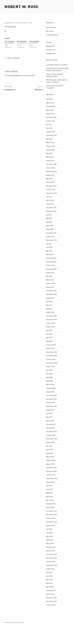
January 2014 (50, 204)
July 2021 (49, 124)
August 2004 (50, 525)
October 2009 (50, 323)
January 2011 (50, 287)
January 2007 (50, 428)
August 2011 (50, 272)
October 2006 (50, 435)
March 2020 (50, 142)
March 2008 (50, 384)
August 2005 (50, 482)
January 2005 (50, 507)
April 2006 (49, 453)
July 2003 (49, 572)
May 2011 (49, 276)
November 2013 (51, 211)
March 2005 (50, 500)
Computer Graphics (52, 35)
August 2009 (50, 327)
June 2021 (49, 128)
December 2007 (51, 395)
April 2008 (49, 381)
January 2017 (50, 160)
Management (50, 46)
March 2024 (50, 103)
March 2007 (50, 421)
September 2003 (51, 565)
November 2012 (51, 233)
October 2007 (50, 402)
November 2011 (51, 262)
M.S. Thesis (49, 31)
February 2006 (51, 460)
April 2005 (49, 496)
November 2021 (51, 117)
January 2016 (50, 182)
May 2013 (49, 218)
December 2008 (51, 352)
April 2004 (49, 540)
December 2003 (51, 554)
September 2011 (51, 269)
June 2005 (49, 489)
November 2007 (51, 399)
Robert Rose (27, 23)
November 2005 (51, 471)
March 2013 (49, 225)
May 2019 (49, 153)
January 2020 (50, 150)
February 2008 (51, 388)
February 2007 (50, 424)
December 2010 (51, 290)
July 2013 (49, 215)
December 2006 (51, 431)
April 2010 (49, 309)
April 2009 (49, 341)
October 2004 (50, 518)
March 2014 (50, 200)
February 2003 (50, 590)
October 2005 (50, 475)
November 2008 (51, 355)
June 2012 (49, 247)
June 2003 (49, 576)
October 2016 (50, 168)
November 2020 (51, 135)
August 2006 (50, 442)
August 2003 (50, 569)
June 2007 (49, 413)
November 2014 (51, 186)
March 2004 (50, 543)
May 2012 (49, 251)
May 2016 (49, 179)
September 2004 (51, 522)
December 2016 (51, 164)
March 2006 (50, 457)
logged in (17, 75)
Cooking (48, 42)
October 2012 (50, 236)
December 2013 (51, 207)
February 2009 (51, 345)
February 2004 (51, 547)
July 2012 (49, 244)
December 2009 (51, 316)
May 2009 (49, 337)
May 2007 (49, 417)
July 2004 (49, 529)
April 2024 (49, 99)
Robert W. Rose (22, 7)
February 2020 (50, 146)
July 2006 (49, 446)
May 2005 (49, 493)
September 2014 (51, 193)
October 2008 (50, 359)
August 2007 (50, 410)
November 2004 (51, 514)
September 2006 (51, 439)
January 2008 (50, 392)
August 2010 (50, 298)
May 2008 (49, 377)
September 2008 (51, 363)
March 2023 (50, 110)
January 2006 (50, 464)
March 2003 (50, 587)
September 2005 (51, 478)
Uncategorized (13, 58)
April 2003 (49, 583)
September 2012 (51, 240)
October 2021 (50, 121)
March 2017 (49, 157)
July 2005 (49, 486)
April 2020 (49, 139)
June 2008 (49, 374)
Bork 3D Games (51, 27)
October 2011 (50, 265)
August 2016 (50, 175)
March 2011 (49, 280)
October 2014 (50, 189)
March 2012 (49, 254)
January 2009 (50, 348)
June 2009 (49, 334)
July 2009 (49, 330)
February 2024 (50, 106)
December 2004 (51, 511)
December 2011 (51, 258)
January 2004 (50, 551)
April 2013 (49, 222)
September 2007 (51, 406)
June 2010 (49, 301)
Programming (50, 50)
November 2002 (51, 601)
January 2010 (50, 312)
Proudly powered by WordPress (14, 622)
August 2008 (50, 366)
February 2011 (50, 283)
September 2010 (51, 294)
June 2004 (49, 532)
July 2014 (49, 197)
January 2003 (50, 594)
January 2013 (50, 229)
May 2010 (49, 305)
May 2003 (49, 579)
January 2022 (50, 113)
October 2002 (50, 605)
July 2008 (49, 370)
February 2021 (50, 132)
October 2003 (50, 561)
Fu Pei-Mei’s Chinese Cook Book (56, 65)
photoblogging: (9, 41)
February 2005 (51, 504)
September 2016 (51, 171)
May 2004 (49, 536)
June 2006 (49, 449)
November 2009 (51, 319)
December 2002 (51, 597)
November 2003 (51, 558)
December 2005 (51, 467)
